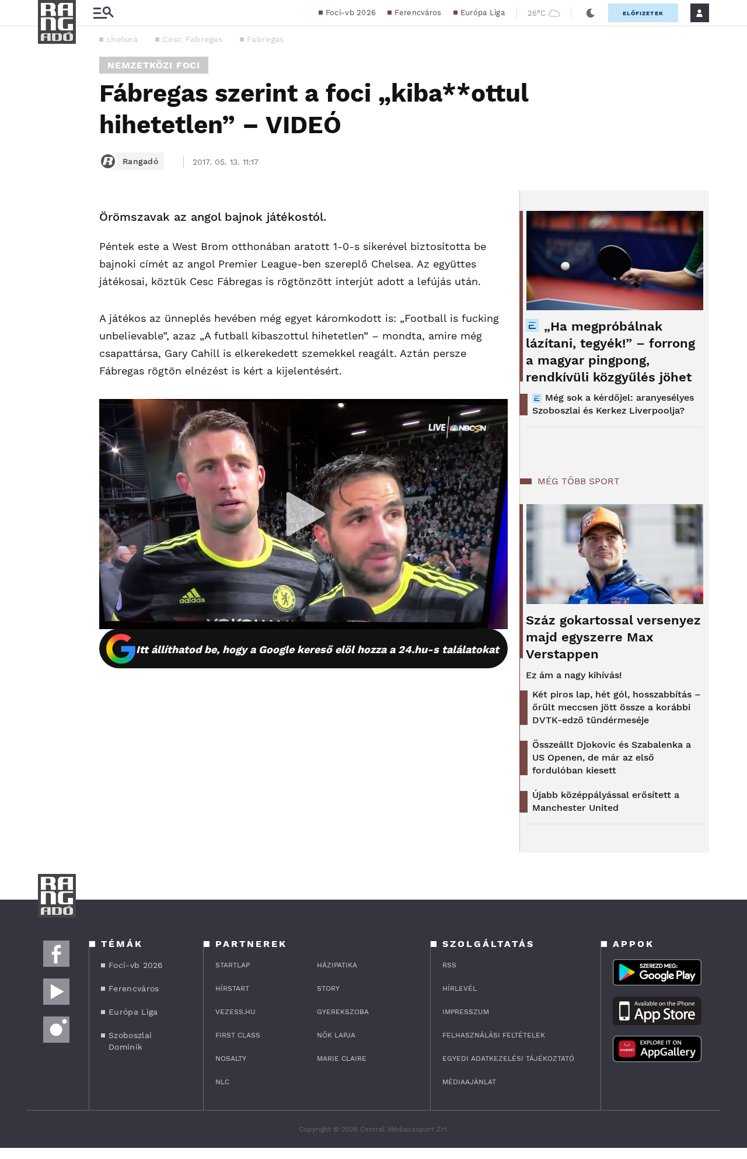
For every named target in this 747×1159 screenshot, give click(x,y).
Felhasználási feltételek (493, 1035)
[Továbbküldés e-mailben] (51, 252)
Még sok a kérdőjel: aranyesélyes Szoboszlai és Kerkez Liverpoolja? (613, 404)
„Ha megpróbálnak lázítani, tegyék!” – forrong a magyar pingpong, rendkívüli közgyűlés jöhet (610, 351)
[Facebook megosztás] (51, 221)
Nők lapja (336, 1035)
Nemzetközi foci (153, 65)
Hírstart (232, 988)
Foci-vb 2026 (351, 12)
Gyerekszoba (343, 1012)
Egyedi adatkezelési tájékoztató (508, 1058)
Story (328, 988)
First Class (237, 1035)
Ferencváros (418, 12)
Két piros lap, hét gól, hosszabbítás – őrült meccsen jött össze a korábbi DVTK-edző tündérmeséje (616, 707)
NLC (222, 1082)
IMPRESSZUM (465, 1012)
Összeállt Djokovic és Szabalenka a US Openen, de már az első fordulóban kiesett (611, 757)
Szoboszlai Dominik (130, 1041)
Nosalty (230, 1058)
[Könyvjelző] (51, 287)
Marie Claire (341, 1058)
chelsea (122, 39)
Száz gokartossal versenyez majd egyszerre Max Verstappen (613, 637)
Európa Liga (482, 12)
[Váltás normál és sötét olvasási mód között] (591, 13)
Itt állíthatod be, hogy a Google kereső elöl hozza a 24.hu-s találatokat (317, 649)
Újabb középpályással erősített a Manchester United (605, 801)
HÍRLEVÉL (459, 988)
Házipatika (337, 965)
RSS (449, 965)
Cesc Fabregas (192, 39)
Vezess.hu (235, 1012)
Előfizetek (643, 13)
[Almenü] (103, 13)
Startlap (232, 965)
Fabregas (265, 39)
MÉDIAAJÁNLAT (469, 1082)
